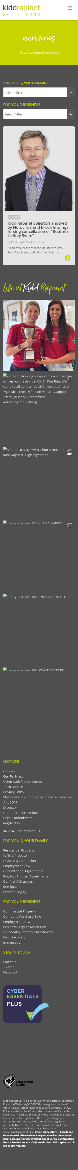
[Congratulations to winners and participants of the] (39, 335)
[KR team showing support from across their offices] (39, 409)
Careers (9, 771)
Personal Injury (14, 891)
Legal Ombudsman (18, 817)
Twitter (8, 967)
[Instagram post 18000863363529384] (39, 703)
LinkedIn (10, 961)
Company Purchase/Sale (22, 916)
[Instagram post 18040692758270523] (39, 629)
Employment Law (16, 865)
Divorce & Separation (19, 860)
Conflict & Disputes (18, 881)
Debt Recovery (14, 937)
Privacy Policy (13, 791)
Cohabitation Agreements (23, 871)
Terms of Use (13, 786)
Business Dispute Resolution (24, 926)
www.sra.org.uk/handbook (18, 1131)
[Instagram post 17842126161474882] (39, 556)
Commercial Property (19, 911)
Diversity (10, 807)
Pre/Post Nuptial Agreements (25, 876)
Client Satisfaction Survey (22, 781)
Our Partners (13, 776)
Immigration (13, 886)
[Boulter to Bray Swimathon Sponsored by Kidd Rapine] (39, 482)
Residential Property (19, 850)
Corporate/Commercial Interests (28, 932)
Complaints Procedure (20, 812)
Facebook (10, 972)
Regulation (11, 823)
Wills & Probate (15, 855)
